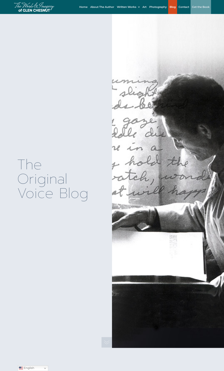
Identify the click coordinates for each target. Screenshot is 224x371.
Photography (158, 7)
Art (144, 7)
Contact (183, 7)
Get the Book (201, 7)
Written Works (126, 7)
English (28, 368)
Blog (173, 7)
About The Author (102, 7)
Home (83, 7)
